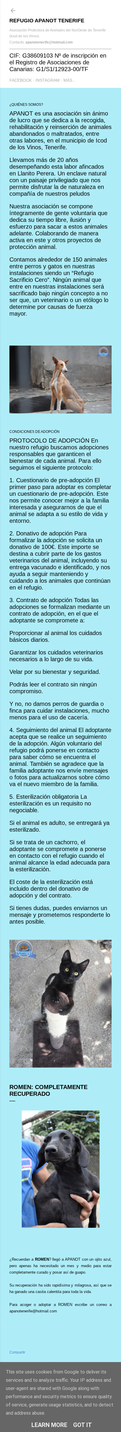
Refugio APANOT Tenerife (46, 21)
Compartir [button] (17, 1352)
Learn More (49, 1424)
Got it (82, 1424)
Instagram (48, 80)
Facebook (20, 80)
